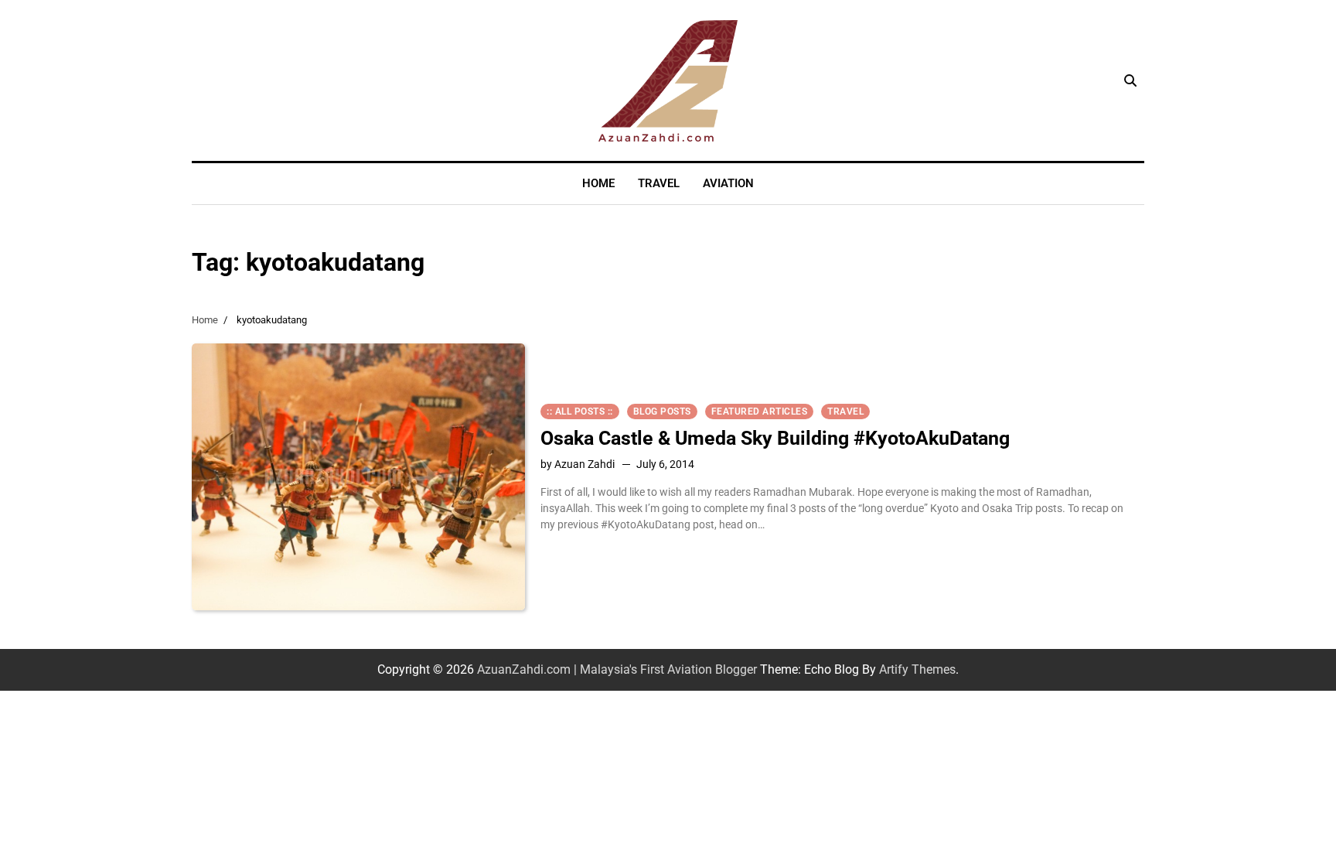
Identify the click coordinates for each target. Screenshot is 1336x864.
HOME (598, 183)
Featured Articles (759, 411)
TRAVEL (659, 183)
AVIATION (728, 183)
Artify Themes (917, 669)
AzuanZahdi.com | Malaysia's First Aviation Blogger (617, 669)
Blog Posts (662, 411)
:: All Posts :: (580, 411)
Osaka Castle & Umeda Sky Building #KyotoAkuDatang (775, 438)
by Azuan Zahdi (577, 464)
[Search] (1130, 80)
